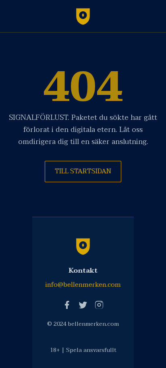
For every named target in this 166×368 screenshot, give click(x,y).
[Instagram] (99, 305)
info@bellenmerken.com (83, 284)
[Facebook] (67, 305)
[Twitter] (83, 305)
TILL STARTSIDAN (83, 171)
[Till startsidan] (83, 16)
